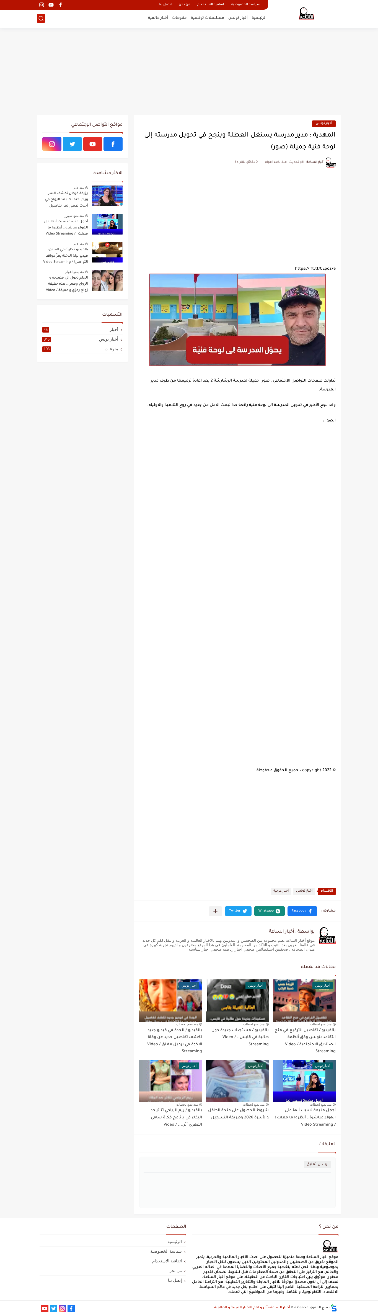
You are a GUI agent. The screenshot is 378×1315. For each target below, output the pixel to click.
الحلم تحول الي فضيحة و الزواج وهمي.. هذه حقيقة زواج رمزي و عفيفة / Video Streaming (67, 285)
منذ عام (79, 188)
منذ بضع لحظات (321, 1024)
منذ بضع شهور (74, 216)
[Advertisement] (189, 72)
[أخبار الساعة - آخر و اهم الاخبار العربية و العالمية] (306, 13)
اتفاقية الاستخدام (210, 5)
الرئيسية (259, 18)
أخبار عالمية (158, 18)
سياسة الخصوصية (245, 5)
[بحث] (41, 18)
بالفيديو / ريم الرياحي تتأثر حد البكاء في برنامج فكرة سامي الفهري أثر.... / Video (176, 1117)
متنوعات (179, 18)
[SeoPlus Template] (333, 1308)
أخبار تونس (238, 18)
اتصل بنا (165, 5)
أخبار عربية (281, 891)
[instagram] (41, 5)
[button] (302, 911)
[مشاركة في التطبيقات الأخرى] (215, 911)
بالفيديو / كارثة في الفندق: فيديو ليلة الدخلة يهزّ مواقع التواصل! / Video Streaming (65, 256)
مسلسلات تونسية (207, 18)
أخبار (81, 329)
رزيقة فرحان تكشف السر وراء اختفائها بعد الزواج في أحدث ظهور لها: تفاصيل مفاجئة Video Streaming (66, 201)
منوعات (81, 348)
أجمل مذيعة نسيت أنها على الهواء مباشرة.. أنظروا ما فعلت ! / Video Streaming (305, 1117)
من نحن (184, 5)
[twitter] (72, 144)
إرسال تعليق (317, 1164)
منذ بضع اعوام (74, 272)
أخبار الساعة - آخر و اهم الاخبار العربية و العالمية (252, 1308)
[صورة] (107, 196)
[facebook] (60, 5)
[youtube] (51, 5)
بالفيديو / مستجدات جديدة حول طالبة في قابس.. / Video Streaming (240, 1037)
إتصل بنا (175, 1280)
